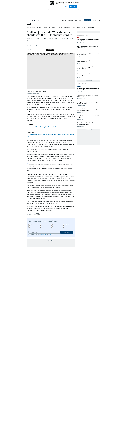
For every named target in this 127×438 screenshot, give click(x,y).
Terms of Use (51, 234)
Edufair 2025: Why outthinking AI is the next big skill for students (46, 127)
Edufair (37, 214)
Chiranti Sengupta (31, 45)
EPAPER (94, 20)
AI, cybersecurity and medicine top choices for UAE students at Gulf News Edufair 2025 (51, 135)
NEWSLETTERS (87, 20)
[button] (28, 20)
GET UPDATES (67, 232)
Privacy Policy (44, 234)
